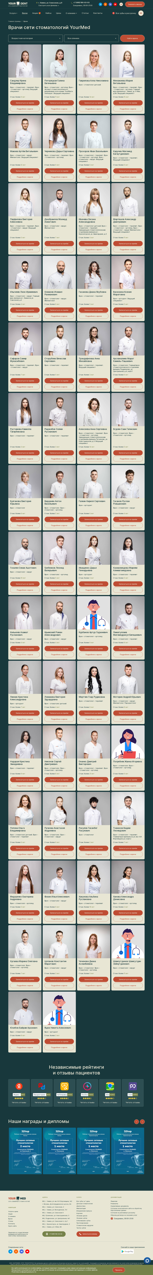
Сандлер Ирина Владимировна (18, 82)
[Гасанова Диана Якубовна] (93, 272)
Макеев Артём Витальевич (24, 151)
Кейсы (48, 13)
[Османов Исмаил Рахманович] (59, 272)
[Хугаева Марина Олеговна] (24, 941)
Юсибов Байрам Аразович (23, 1028)
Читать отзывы (19, 1102)
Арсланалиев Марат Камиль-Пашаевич (123, 359)
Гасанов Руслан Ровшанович (121, 502)
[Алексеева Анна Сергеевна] (93, 409)
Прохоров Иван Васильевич (93, 151)
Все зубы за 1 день (83, 1201)
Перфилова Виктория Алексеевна (21, 220)
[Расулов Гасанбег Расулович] (93, 808)
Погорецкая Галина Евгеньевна (54, 82)
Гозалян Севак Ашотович (23, 567)
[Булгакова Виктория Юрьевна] (24, 481)
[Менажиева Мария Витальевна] (127, 61)
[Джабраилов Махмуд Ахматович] (59, 199)
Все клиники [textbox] (73, 38)
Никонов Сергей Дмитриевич (52, 762)
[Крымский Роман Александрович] (59, 612)
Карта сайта (12, 1226)
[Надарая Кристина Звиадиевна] (24, 741)
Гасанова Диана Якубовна (92, 292)
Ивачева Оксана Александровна (87, 220)
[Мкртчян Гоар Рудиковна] (93, 677)
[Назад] (136, 1121)
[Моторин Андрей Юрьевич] (127, 677)
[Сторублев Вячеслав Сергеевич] (59, 338)
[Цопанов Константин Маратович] (59, 941)
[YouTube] (115, 4)
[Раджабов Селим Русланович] (59, 409)
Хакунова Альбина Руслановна (88, 898)
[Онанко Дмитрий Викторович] (93, 741)
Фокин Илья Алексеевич (56, 896)
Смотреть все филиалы (47, 5)
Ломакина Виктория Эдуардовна (54, 698)
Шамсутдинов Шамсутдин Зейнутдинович (127, 962)
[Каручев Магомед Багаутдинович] (127, 131)
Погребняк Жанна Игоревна (127, 761)
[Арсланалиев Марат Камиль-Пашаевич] (127, 338)
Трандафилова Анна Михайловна (89, 359)
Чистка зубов (81, 1228)
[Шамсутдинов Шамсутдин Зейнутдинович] (127, 941)
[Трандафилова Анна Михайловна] (93, 338)
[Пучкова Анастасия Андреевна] (59, 808)
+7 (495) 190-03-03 (81, 3)
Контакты (97, 13)
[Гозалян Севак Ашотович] (24, 548)
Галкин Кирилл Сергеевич (92, 501)
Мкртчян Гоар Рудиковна (92, 697)
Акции (10, 1214)
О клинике (70, 13)
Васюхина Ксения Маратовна (122, 293)
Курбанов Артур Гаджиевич (93, 632)
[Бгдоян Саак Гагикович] (127, 409)
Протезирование (82, 1223)
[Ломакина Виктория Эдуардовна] (59, 677)
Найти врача (132, 39)
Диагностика (80, 1206)
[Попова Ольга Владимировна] (24, 808)
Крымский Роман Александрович (53, 633)
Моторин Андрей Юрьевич (127, 697)
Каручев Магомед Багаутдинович (122, 152)
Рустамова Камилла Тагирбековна (20, 430)
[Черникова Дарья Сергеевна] (59, 131)
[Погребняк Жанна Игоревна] (127, 741)
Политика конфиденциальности (24, 1272)
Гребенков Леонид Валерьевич (54, 569)
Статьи (85, 13)
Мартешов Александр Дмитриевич (124, 220)
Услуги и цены (13, 1211)
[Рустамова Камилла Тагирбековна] (24, 409)
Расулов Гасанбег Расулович (88, 829)
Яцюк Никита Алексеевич (57, 1028)
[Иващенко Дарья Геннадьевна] (93, 548)
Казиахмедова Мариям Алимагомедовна (125, 569)
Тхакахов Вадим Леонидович (121, 829)
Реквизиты (114, 1203)
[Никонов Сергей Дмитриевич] (59, 741)
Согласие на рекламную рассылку (123, 1213)
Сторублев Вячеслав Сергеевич (55, 359)
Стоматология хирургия (84, 1225)
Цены (58, 13)
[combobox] (35, 38)
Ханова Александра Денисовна (123, 898)
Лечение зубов (81, 1218)
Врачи (10, 1219)
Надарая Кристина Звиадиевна (19, 762)
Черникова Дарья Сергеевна (59, 151)
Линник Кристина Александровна (19, 698)
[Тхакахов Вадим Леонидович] (127, 808)
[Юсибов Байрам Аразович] (24, 1008)
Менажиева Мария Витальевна (123, 82)
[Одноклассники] (105, 4)
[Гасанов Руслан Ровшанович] (127, 481)
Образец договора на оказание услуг (124, 1215)
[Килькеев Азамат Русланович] (24, 612)
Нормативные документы (120, 1206)
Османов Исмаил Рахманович (53, 293)
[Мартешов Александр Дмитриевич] (127, 199)
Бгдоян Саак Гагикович (125, 429)
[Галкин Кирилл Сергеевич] (93, 481)
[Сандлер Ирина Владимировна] (24, 61)
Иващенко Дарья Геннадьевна (87, 569)
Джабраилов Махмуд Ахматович (55, 220)
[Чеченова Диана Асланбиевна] (93, 941)
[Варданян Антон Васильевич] (59, 481)
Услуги (12, 13)
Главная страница (14, 21)
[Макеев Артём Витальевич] (24, 131)
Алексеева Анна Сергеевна (93, 429)
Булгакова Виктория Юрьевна (20, 502)
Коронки (79, 1213)
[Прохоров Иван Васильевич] (93, 131)
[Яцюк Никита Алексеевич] (59, 1008)
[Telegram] (100, 4)
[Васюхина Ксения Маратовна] (127, 272)
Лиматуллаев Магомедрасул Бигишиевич (127, 633)
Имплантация (81, 1208)
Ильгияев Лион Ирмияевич (24, 292)
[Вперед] (142, 1121)
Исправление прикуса (84, 1211)
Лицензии (114, 1201)
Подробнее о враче (25, 109)
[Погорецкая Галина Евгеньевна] (59, 61)
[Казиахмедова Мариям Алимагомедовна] (127, 548)
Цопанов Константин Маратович (55, 962)
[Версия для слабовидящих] (121, 4)
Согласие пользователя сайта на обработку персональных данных (126, 1209)
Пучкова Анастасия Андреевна (54, 829)
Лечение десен (81, 1216)
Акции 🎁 (36, 13)
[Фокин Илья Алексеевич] (59, 877)
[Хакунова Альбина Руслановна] (93, 877)
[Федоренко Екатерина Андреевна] (24, 877)
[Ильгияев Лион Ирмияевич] (24, 272)
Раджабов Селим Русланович (53, 430)
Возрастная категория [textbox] (22, 38)
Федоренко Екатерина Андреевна (21, 898)
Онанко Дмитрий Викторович (87, 762)
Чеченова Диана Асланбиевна (87, 962)
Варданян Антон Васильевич (52, 502)
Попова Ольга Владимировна (17, 829)
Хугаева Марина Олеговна (23, 961)
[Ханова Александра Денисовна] (127, 877)
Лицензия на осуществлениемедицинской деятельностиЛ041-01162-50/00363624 (18, 1234)
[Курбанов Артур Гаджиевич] (93, 612)
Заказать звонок (135, 4)
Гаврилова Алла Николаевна (93, 80)
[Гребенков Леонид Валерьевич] (59, 548)
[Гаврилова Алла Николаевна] (93, 61)
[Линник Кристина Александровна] (24, 677)
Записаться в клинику (90, 1234)
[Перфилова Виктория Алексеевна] (24, 199)
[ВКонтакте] (110, 4)
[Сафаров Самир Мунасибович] (24, 338)
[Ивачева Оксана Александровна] (93, 199)
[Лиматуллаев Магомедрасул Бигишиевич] (127, 612)
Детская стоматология (84, 1203)
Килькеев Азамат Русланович (19, 633)
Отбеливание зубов (83, 1220)
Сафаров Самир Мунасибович (18, 359)
